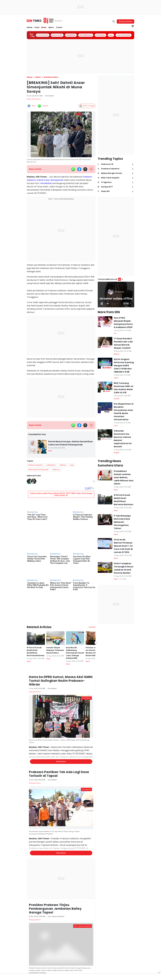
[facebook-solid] (79, 169)
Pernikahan (46, 183)
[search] (113, 21)
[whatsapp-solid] (73, 169)
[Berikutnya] (95, 594)
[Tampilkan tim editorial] (93, 481)
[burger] (132, 26)
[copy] (91, 169)
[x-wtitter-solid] (85, 169)
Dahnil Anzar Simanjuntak (50, 180)
